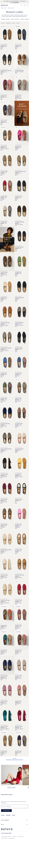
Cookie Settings (11, 838)
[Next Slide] (27, 1)
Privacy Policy (20, 836)
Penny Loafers (15, 19)
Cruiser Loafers (5, 19)
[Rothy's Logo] (4, 5)
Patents (14, 836)
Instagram (8, 815)
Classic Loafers (24, 19)
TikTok (13, 815)
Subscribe (6, 810)
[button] (21, 5)
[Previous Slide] (1, 1)
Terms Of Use (4, 838)
